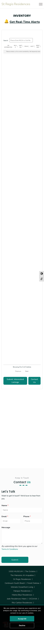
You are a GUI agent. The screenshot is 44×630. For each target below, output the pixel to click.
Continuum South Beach (15, 583)
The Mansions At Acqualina (22, 575)
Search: (5, 40)
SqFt (32, 46)
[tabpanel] (22, 212)
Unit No (20, 46)
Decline (22, 625)
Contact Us (34, 381)
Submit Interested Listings (15, 381)
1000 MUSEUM (16, 571)
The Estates (30, 571)
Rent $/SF (38, 46)
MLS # (15, 46)
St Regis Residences (22, 579)
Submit (14, 560)
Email (5, 516)
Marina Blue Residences (22, 595)
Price (26, 46)
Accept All (22, 619)
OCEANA (33, 598)
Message (6, 527)
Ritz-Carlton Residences (22, 602)
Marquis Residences (22, 591)
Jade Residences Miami (17, 598)
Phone (27, 516)
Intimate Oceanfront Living (22, 587)
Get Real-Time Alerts (25, 22)
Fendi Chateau (33, 583)
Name (5, 505)
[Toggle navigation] (40, 4)
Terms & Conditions (10, 549)
